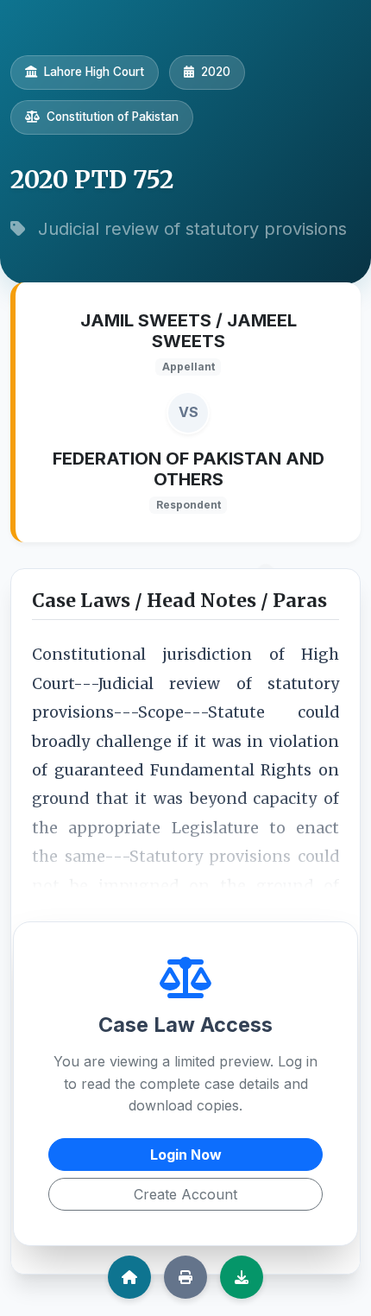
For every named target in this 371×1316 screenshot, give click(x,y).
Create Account (185, 1194)
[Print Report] (185, 1277)
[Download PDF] (241, 1277)
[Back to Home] (129, 1277)
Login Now (186, 1154)
